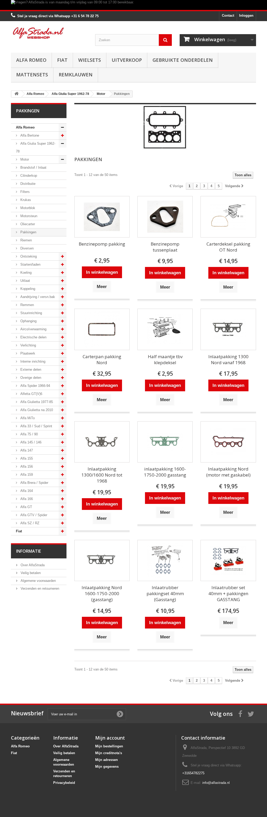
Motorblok (27, 208)
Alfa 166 (26, 499)
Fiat (62, 60)
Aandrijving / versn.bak (37, 297)
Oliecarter (27, 224)
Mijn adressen (106, 760)
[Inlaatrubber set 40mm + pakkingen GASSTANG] (228, 560)
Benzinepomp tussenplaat (165, 247)
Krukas (25, 200)
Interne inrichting (32, 361)
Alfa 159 (26, 475)
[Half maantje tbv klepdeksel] (165, 329)
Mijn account (110, 738)
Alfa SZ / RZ (29, 523)
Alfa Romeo (31, 60)
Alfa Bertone (29, 135)
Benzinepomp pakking (102, 244)
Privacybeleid (64, 783)
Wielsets (89, 60)
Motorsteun (28, 216)
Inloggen (246, 15)
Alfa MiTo (27, 418)
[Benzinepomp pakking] (102, 217)
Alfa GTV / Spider (33, 515)
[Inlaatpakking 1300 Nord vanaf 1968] (228, 329)
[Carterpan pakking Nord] (102, 329)
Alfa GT (25, 507)
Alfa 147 (26, 450)
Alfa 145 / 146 (30, 442)
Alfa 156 (26, 466)
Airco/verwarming (32, 329)
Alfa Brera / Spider (33, 483)
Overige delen (30, 378)
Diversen (26, 248)
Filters (24, 192)
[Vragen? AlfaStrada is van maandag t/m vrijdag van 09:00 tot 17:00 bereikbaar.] (133, 5)
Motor (24, 159)
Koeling (25, 273)
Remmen (26, 305)
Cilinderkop (28, 176)
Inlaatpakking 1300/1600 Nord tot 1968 (101, 475)
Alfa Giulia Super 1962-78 (35, 147)
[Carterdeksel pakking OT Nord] (228, 217)
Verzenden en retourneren (39, 588)
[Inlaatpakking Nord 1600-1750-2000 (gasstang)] (102, 560)
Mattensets (32, 74)
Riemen (25, 240)
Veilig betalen (30, 573)
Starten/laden (29, 264)
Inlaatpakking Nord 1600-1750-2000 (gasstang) (102, 593)
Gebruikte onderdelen (183, 60)
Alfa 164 (26, 491)
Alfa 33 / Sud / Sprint (35, 426)
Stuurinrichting (30, 313)
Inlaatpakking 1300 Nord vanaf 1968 (228, 359)
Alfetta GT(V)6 (30, 394)
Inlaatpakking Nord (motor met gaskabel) (228, 472)
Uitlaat (24, 281)
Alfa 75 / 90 (28, 434)
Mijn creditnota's (108, 753)
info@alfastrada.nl (216, 783)
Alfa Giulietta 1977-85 (36, 402)
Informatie (28, 551)
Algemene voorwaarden (38, 581)
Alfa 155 (26, 458)
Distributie (27, 184)
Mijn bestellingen (109, 746)
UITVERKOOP (127, 60)
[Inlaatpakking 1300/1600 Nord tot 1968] (102, 442)
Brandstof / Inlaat (32, 167)
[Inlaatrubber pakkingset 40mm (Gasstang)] (165, 560)
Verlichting (27, 345)
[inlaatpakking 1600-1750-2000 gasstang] (165, 442)
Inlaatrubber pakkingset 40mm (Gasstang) (165, 593)
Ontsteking (28, 256)
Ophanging (28, 321)
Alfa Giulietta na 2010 (36, 410)
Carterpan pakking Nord (102, 359)
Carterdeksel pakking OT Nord (228, 247)
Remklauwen (76, 74)
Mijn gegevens (107, 767)
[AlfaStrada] (49, 33)
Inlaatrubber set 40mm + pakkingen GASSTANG (228, 593)
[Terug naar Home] (16, 94)
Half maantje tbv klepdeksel (165, 359)
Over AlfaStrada (32, 565)
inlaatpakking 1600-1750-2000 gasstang (165, 472)
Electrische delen (32, 337)
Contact (228, 15)
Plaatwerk (27, 353)
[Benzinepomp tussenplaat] (165, 217)
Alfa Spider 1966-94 (34, 386)
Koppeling (27, 289)
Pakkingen (27, 232)
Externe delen (30, 369)
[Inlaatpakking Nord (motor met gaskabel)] (228, 442)
